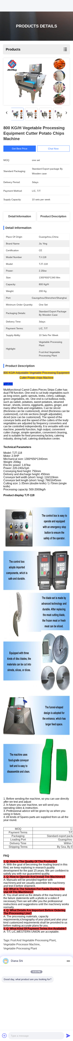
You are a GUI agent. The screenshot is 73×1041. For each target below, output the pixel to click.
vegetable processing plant (20, 948)
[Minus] (68, 961)
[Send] (68, 1035)
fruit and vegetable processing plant (33, 940)
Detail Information (19, 216)
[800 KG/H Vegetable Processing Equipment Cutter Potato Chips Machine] (36, 81)
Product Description (53, 216)
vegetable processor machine (21, 944)
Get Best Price (19, 148)
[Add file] (4, 1035)
